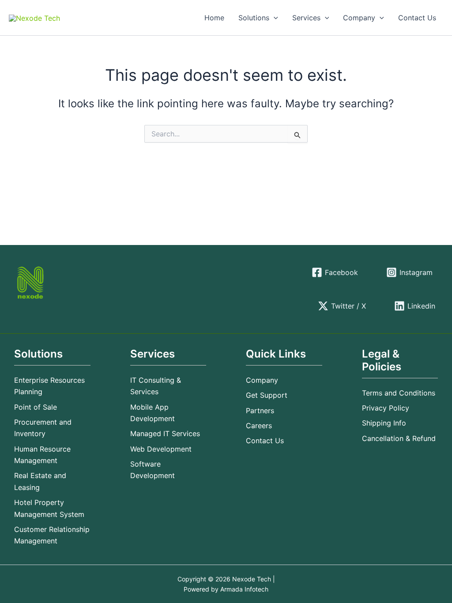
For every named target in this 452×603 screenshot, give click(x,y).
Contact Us (417, 17)
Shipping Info (384, 422)
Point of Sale (35, 407)
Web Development (161, 449)
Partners (260, 410)
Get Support (266, 395)
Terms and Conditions (398, 392)
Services (306, 17)
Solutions (253, 17)
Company (359, 17)
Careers (259, 425)
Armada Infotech (244, 589)
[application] (273, 17)
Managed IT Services (165, 433)
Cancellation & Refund (399, 438)
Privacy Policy (385, 407)
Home (214, 17)
